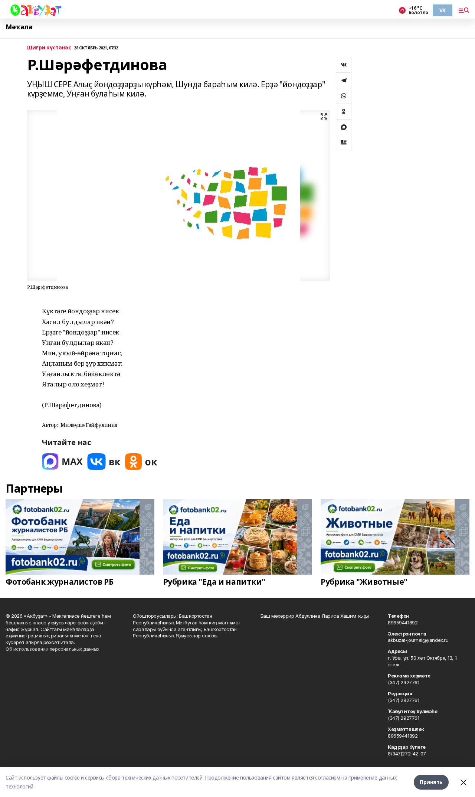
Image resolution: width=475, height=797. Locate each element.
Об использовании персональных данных (52, 649)
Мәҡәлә (19, 27)
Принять (431, 781)
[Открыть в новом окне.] (62, 461)
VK (442, 10)
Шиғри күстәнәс (49, 48)
